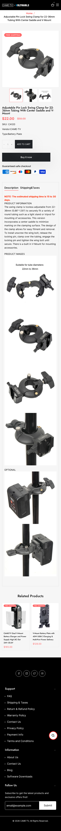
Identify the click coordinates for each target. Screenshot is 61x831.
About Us (12, 757)
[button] (53, 735)
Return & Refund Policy (21, 708)
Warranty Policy (16, 715)
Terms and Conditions (20, 741)
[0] (52, 5)
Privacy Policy (15, 728)
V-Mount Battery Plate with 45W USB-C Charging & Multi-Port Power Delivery (43, 636)
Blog (9, 770)
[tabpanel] (16, 95)
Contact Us (14, 721)
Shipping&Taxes (30, 188)
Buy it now (26, 157)
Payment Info (15, 734)
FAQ (9, 696)
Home (29, 13)
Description (11, 188)
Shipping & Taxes (17, 702)
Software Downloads (19, 776)
